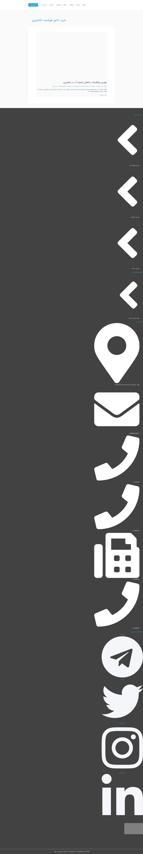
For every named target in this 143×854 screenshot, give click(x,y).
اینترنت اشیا (92, 86)
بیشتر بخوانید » (103, 95)
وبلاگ (53, 86)
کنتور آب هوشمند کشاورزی (81, 86)
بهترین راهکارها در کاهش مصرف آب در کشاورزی (85, 82)
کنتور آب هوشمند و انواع (69, 86)
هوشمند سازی (58, 86)
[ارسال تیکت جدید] (139, 851)
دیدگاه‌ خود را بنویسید (101, 86)
